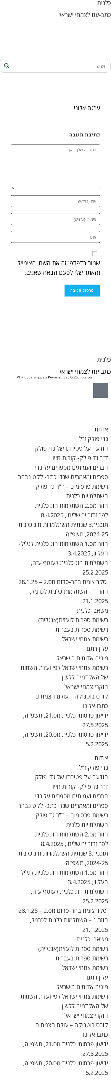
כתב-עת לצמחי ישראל (84, 15)
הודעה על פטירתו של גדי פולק (71, 448)
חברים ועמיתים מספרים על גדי (71, 467)
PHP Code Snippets (32, 377)
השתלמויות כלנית (87, 496)
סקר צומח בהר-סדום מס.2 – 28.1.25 (63, 582)
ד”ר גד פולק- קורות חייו (80, 458)
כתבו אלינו (95, 706)
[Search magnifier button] (6, 66)
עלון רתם (97, 649)
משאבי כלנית (92, 610)
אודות (101, 429)
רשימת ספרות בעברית (81, 629)
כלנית (104, 360)
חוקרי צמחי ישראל (86, 687)
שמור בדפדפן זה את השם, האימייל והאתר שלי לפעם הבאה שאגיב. (58, 268)
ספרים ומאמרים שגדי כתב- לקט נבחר (63, 477)
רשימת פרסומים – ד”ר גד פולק (72, 486)
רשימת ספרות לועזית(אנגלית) (73, 620)
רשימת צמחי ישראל (85, 639)
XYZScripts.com (82, 377)
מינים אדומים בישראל (82, 658)
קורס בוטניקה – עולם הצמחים (71, 696)
